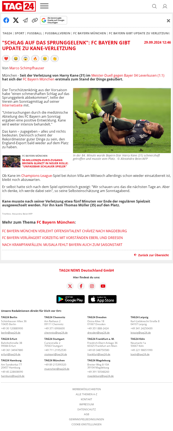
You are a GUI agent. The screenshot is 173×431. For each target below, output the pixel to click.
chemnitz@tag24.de (56, 332)
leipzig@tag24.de (141, 332)
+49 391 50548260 (98, 372)
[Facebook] (81, 286)
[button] (165, 6)
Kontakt (86, 399)
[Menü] (44, 6)
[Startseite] (19, 6)
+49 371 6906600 (54, 328)
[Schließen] (168, 20)
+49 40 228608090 (12, 372)
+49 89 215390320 (55, 364)
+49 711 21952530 (55, 350)
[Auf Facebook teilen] (6, 20)
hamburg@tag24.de (12, 376)
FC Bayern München (89, 33)
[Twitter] (70, 286)
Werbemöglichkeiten (86, 389)
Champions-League (36, 175)
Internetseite (12, 105)
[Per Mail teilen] (25, 20)
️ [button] (6, 58)
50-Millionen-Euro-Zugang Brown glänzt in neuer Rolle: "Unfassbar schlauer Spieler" (45, 163)
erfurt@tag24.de (10, 354)
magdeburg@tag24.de (100, 376)
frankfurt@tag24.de (98, 354)
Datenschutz (86, 409)
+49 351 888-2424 (98, 328)
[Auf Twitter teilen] (16, 20)
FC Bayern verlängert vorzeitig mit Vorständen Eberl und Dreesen (62, 237)
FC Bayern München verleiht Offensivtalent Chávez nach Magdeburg (64, 231)
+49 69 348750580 (98, 350)
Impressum (86, 404)
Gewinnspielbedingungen (86, 419)
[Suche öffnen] (154, 6)
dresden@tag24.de (98, 332)
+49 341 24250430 (142, 328)
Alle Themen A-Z (86, 394)
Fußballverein (57, 33)
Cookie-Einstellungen (86, 424)
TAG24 (7, 33)
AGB (86, 414)
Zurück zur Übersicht (153, 255)
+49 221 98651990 (142, 350)
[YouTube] (103, 286)
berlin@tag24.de (10, 332)
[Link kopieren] (35, 20)
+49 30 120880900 (12, 328)
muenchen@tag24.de (56, 369)
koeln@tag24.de (140, 354)
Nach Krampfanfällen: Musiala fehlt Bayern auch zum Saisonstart (62, 244)
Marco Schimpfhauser (26, 68)
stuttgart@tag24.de (55, 354)
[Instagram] (92, 286)
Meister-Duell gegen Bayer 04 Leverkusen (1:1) (127, 75)
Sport (19, 33)
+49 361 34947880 (12, 350)
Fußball (34, 33)
